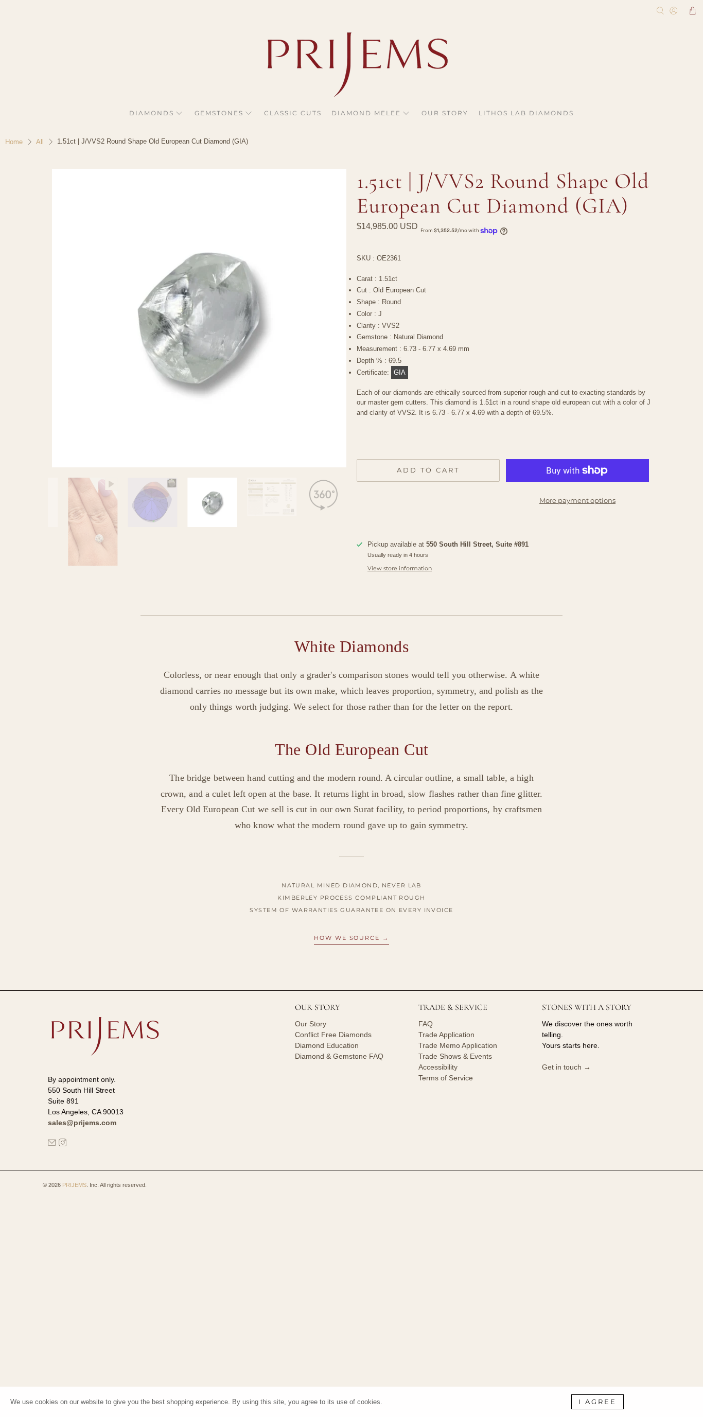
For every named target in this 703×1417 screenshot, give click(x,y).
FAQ (425, 1024)
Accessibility (438, 1067)
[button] (692, 11)
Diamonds (151, 113)
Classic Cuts (293, 113)
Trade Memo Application (457, 1045)
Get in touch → (566, 1067)
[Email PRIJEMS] (52, 1144)
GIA (400, 372)
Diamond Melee (366, 113)
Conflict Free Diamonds (333, 1034)
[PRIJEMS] (351, 64)
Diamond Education (327, 1045)
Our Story (444, 113)
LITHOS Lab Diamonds (526, 113)
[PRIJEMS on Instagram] (63, 1144)
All (40, 141)
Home (14, 141)
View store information (399, 568)
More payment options (577, 500)
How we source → (352, 937)
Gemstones (219, 113)
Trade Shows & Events (455, 1056)
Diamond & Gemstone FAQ (339, 1056)
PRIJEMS (74, 1185)
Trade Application (446, 1034)
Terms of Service (445, 1078)
